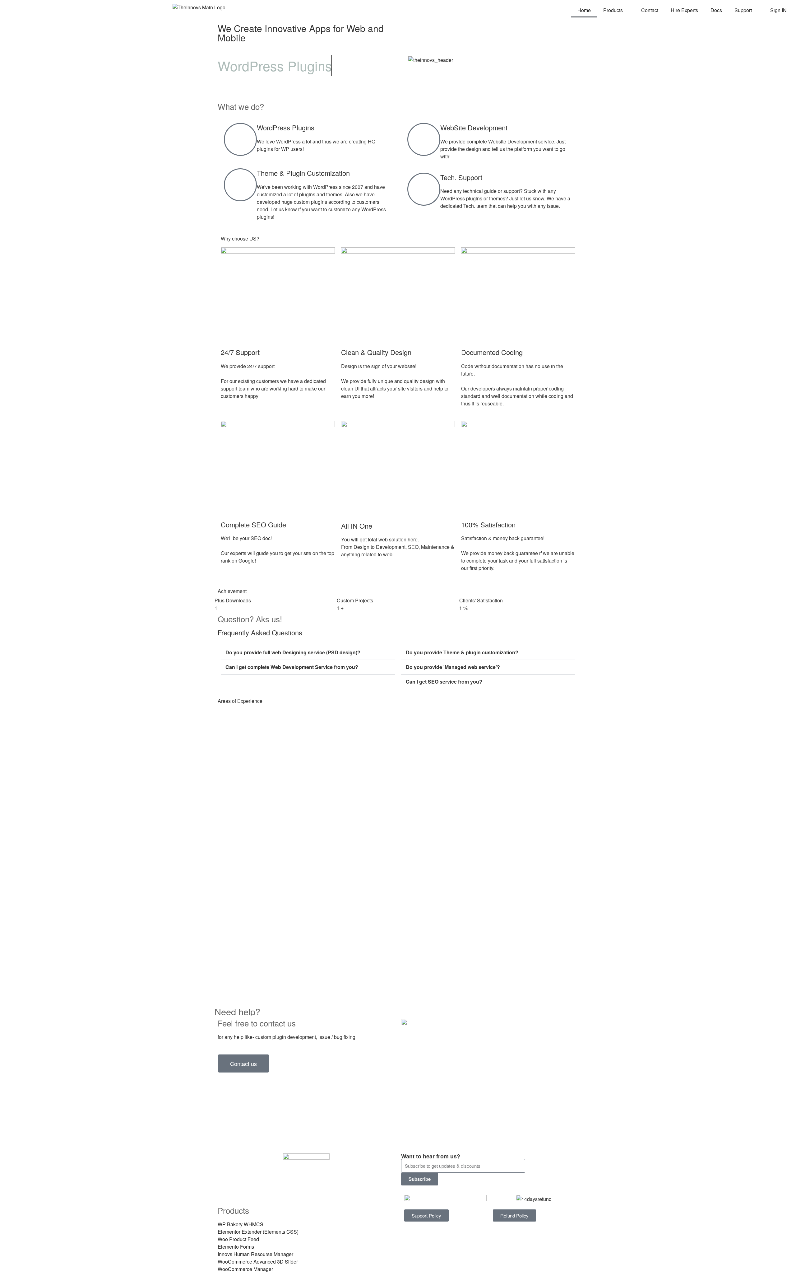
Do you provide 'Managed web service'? (453, 667)
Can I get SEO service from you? (444, 681)
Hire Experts (684, 10)
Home (584, 10)
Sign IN (778, 10)
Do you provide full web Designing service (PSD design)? (292, 652)
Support (743, 10)
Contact (649, 10)
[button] (308, 652)
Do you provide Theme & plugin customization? (462, 652)
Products (613, 10)
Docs (716, 10)
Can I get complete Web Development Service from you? (291, 667)
